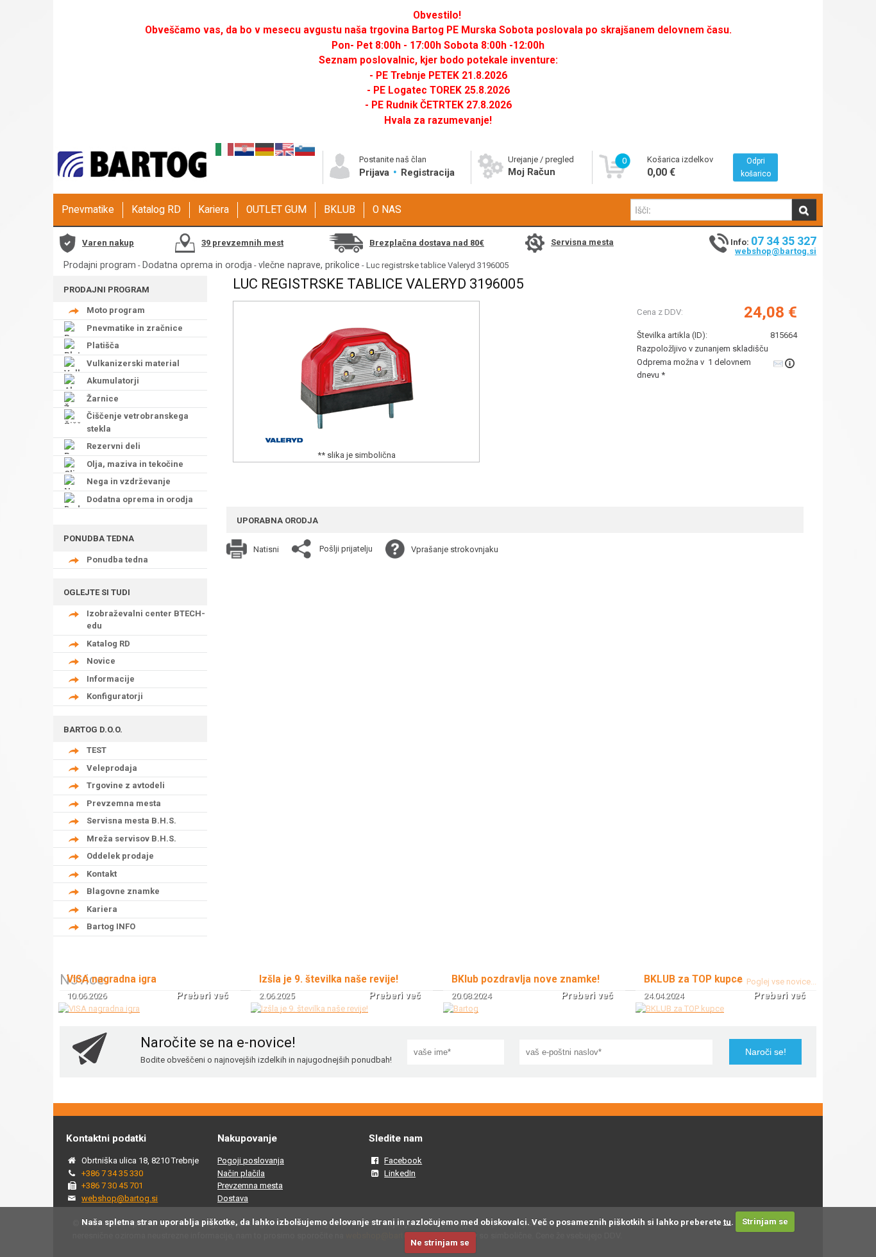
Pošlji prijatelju (346, 548)
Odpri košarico (756, 167)
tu (727, 1221)
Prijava (375, 172)
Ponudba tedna (117, 559)
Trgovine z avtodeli (126, 785)
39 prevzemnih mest (242, 243)
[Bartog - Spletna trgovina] (130, 189)
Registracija (428, 172)
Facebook (403, 1160)
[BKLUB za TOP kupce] (680, 1008)
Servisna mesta (582, 242)
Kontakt (102, 874)
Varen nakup (108, 243)
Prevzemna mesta (124, 803)
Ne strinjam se (439, 1242)
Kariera (213, 209)
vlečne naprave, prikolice (309, 265)
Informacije (111, 679)
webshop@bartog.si (775, 251)
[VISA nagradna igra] (99, 1008)
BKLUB (339, 209)
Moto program (116, 310)
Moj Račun (531, 172)
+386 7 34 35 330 (112, 1173)
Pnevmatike (88, 209)
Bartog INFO (111, 926)
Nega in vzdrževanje (129, 481)
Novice (101, 661)
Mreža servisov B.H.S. (131, 838)
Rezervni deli (113, 446)
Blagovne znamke (123, 891)
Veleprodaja (112, 768)
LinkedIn (400, 1173)
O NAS (387, 209)
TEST (96, 750)
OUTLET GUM (276, 209)
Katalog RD (156, 209)
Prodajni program (99, 265)
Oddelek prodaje (120, 856)
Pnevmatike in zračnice (135, 328)
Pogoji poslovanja (250, 1160)
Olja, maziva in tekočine (135, 464)
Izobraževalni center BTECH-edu (146, 620)
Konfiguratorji (115, 696)
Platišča (103, 345)
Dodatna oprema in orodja (197, 265)
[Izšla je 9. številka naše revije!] (309, 1008)
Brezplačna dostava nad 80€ (426, 243)
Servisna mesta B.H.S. (131, 820)
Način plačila (241, 1173)
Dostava (232, 1198)
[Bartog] (460, 1008)
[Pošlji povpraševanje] (785, 363)
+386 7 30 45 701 (112, 1185)
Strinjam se (765, 1221)
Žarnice (103, 398)
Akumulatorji (113, 380)
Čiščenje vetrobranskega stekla (138, 422)
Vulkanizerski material (133, 363)
